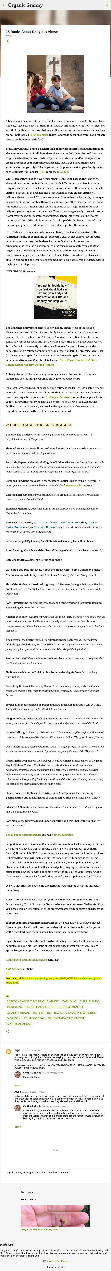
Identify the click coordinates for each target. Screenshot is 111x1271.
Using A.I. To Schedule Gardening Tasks (39, 1229)
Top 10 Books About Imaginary (24, 834)
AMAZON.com (14, 969)
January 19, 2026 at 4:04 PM (54, 1106)
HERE (42, 171)
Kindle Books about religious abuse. (27, 959)
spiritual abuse (19, 1024)
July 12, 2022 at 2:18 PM (53, 1073)
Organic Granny (25, 5)
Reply (17, 1085)
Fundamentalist (70, 1007)
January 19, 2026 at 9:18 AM (33, 1092)
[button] (7, 41)
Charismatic (89, 1001)
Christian (14, 1007)
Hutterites (42, 1012)
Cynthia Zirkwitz (32, 1072)
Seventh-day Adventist (66, 1018)
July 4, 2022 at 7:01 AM (30, 1051)
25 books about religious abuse (33, 1001)
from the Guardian (62, 834)
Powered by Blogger (57, 1261)
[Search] (47, 5)
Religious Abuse (39, 134)
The (58, 397)
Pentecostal (34, 1018)
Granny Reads (18, 1012)
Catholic (69, 1001)
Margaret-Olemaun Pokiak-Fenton (57, 522)
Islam (58, 1012)
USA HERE (63, 171)
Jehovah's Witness (81, 1012)
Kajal (17, 1050)
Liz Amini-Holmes (44, 527)
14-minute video (73, 485)
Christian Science (40, 1007)
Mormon (14, 1018)
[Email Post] (7, 996)
